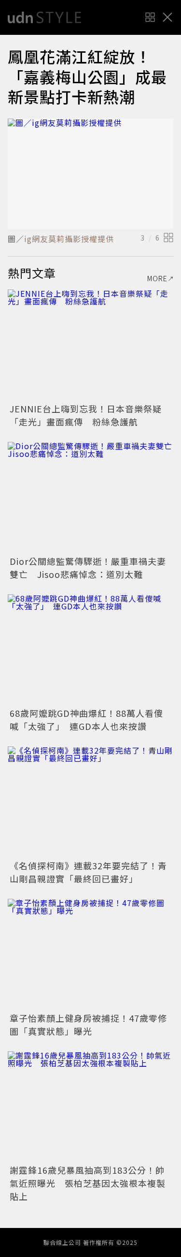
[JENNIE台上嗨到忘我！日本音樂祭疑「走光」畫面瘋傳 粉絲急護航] (90, 344)
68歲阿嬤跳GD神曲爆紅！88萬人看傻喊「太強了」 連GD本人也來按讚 (86, 719)
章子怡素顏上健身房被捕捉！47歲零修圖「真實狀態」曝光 (88, 1024)
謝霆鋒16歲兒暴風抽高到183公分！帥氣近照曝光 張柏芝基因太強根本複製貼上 (88, 1183)
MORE (157, 278)
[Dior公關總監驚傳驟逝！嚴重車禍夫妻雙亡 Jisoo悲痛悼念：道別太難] (90, 497)
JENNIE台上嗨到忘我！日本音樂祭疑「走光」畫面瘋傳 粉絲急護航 (86, 415)
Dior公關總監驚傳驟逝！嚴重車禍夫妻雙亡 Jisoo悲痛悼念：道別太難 (88, 567)
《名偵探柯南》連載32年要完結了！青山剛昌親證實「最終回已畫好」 (88, 872)
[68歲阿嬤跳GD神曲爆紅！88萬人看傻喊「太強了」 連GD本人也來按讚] (90, 649)
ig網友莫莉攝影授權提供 (69, 238)
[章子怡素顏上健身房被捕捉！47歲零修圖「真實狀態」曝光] (90, 954)
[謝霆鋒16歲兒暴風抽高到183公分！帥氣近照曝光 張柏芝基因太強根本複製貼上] (90, 1106)
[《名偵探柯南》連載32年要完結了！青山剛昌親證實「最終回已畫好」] (90, 801)
